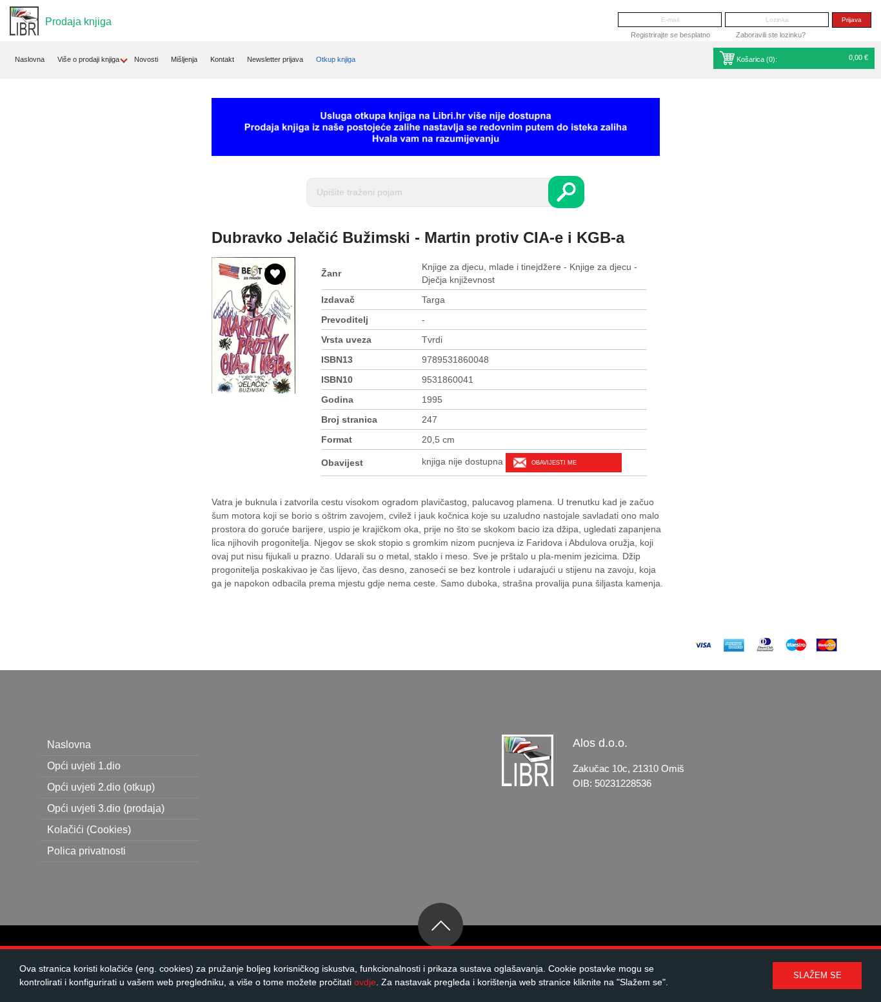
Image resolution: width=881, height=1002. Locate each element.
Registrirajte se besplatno (670, 35)
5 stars (279, 379)
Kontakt (222, 59)
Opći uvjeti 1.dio (84, 765)
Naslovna (30, 59)
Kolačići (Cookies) (89, 829)
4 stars (266, 379)
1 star (227, 379)
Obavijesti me (554, 462)
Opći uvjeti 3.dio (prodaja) (105, 808)
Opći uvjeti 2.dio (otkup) (101, 787)
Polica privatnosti (86, 850)
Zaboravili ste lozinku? (771, 35)
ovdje (365, 982)
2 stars (240, 379)
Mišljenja (184, 59)
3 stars (253, 379)
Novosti (146, 59)
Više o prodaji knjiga (88, 59)
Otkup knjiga (335, 59)
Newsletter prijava (275, 59)
